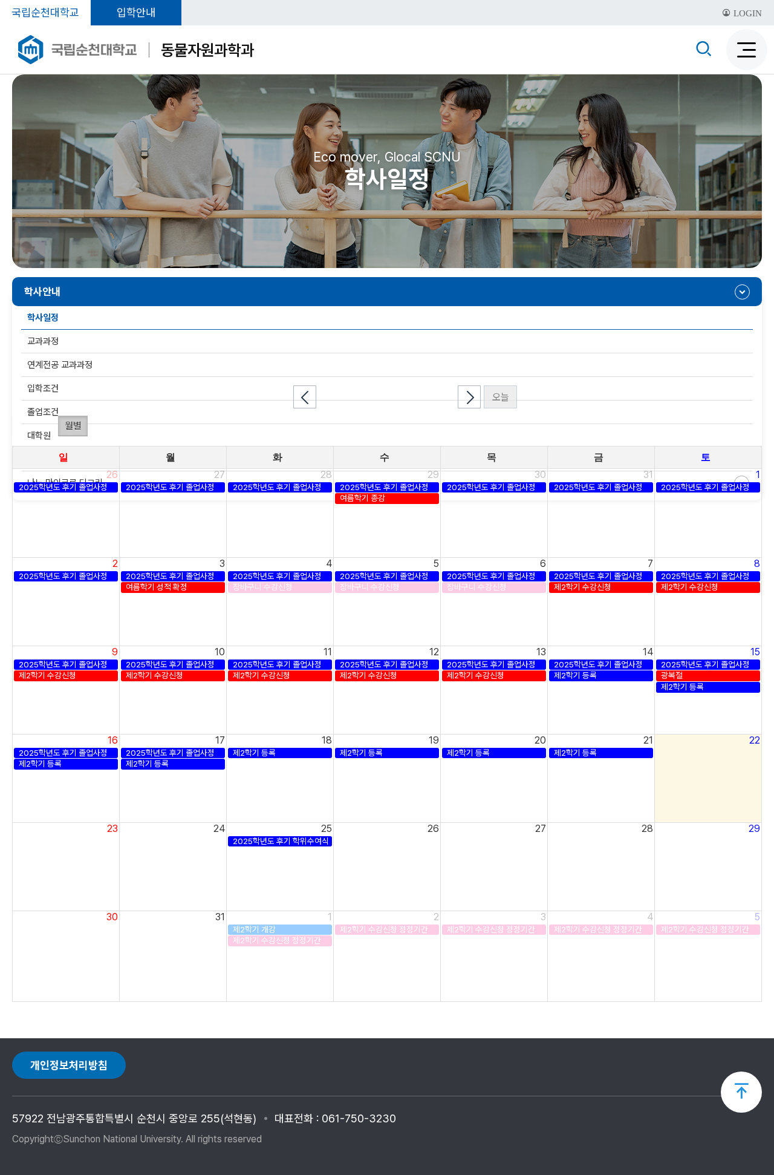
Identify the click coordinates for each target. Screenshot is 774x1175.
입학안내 (136, 12)
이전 (304, 396)
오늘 (500, 397)
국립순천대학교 (45, 12)
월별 (73, 425)
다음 (469, 396)
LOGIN (746, 13)
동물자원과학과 (207, 50)
